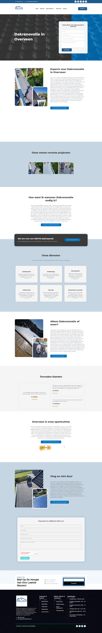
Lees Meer (26, 278)
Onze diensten (49, 8)
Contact (65, 8)
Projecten (58, 8)
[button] (29, 168)
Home (37, 8)
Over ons (42, 8)
